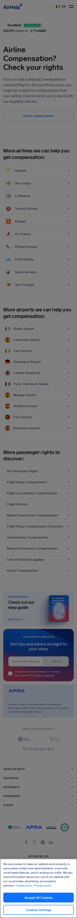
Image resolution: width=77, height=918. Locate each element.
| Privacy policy (42, 885)
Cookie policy (23, 885)
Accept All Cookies (38, 898)
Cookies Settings (38, 910)
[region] (38, 888)
